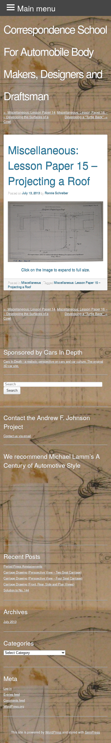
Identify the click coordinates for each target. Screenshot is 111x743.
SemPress (92, 732)
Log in (8, 688)
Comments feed (14, 700)
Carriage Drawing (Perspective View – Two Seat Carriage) (43, 572)
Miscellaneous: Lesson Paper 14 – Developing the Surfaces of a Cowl (30, 117)
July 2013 (10, 621)
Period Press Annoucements (23, 566)
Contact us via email (17, 436)
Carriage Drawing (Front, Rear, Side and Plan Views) (39, 584)
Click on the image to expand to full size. (55, 269)
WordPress (53, 732)
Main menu (36, 8)
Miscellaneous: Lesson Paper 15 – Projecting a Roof (52, 165)
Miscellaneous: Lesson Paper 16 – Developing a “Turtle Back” (82, 114)
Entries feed (12, 694)
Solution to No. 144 (16, 590)
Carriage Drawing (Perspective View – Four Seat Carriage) (43, 578)
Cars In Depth (13, 361)
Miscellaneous (31, 282)
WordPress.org (14, 706)
